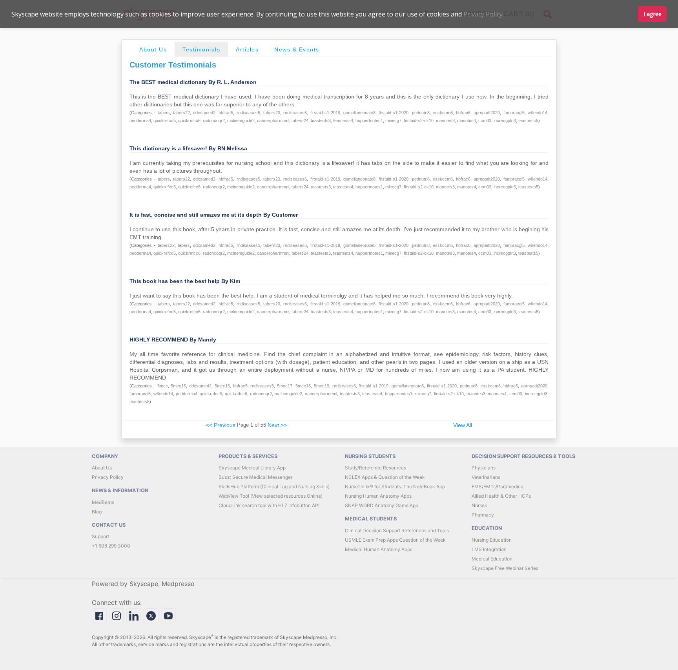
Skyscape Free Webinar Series (505, 568)
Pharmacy (483, 515)
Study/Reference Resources (375, 468)
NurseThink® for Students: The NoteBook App (395, 486)
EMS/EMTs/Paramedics (497, 486)
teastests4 (343, 120)
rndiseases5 (248, 112)
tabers (164, 112)
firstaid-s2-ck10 (419, 120)
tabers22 (181, 112)
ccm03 (484, 120)
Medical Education (492, 559)
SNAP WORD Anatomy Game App (381, 505)
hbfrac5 (226, 112)
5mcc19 (321, 385)
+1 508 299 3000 (111, 546)
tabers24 (300, 120)
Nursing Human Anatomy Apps (378, 496)
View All (462, 425)
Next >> (277, 425)
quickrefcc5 (164, 120)
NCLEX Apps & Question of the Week (385, 477)
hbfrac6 (463, 112)
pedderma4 (140, 120)
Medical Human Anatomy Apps (378, 549)
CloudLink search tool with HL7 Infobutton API (269, 505)
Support (100, 536)
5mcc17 (284, 385)
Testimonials (201, 49)
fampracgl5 (514, 112)
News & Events (296, 49)
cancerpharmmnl (273, 120)
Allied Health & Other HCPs (501, 496)
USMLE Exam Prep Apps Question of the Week (395, 540)
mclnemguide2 (241, 120)
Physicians (484, 468)
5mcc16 (222, 385)
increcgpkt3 (505, 120)
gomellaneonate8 (359, 112)
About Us (153, 49)
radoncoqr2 (214, 120)
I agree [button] (652, 14)
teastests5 (528, 120)
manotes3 (445, 120)
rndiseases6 (295, 112)
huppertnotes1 (369, 120)
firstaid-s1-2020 (393, 112)
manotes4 (466, 120)
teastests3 (321, 120)
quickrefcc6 (189, 120)
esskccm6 (443, 112)
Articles (247, 49)
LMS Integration (489, 549)
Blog (97, 512)
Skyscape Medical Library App (252, 468)
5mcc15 (178, 385)
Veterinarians (486, 477)
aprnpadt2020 (487, 112)
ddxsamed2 (204, 112)
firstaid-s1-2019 (325, 112)
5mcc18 (303, 385)
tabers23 (271, 112)
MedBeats (103, 502)
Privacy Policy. (483, 14)
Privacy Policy (108, 477)
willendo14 (537, 112)
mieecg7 (393, 120)
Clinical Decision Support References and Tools (397, 530)
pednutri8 (421, 112)
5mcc (162, 385)
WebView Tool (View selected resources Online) (271, 496)
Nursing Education (492, 540)
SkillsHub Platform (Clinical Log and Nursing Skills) (274, 486)
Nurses (479, 505)
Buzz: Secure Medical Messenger (255, 477)
